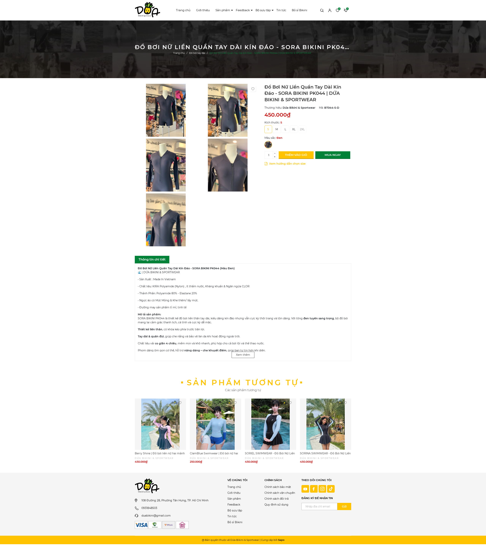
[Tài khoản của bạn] (329, 10)
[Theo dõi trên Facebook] (314, 488)
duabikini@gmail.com (156, 515)
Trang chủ (183, 10)
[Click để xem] (166, 111)
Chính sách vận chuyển (279, 493)
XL (293, 129)
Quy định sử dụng (276, 504)
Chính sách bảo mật (277, 487)
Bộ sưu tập (263, 10)
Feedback (243, 10)
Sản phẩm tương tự (243, 382)
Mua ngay (333, 155)
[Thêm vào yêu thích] (253, 89)
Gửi (344, 506)
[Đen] (268, 144)
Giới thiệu (203, 10)
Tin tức (281, 10)
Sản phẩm (222, 10)
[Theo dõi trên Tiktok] (331, 488)
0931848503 (149, 508)
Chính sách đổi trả (276, 498)
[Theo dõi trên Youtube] (305, 488)
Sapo (281, 539)
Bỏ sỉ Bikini (299, 10)
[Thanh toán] (141, 525)
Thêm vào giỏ (296, 155)
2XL (302, 129)
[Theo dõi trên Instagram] (323, 488)
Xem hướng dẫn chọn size (287, 163)
